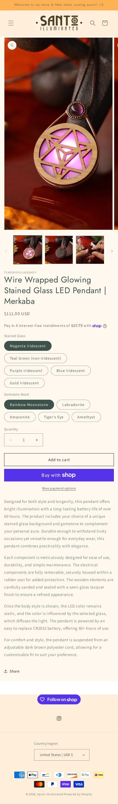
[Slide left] (6, 251)
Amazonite (20, 416)
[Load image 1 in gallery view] (27, 250)
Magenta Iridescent (28, 345)
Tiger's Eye (54, 416)
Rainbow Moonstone (29, 404)
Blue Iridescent (71, 370)
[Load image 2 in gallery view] (59, 250)
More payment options (59, 488)
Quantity (11, 429)
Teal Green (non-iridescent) (35, 358)
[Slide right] (112, 251)
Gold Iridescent (24, 382)
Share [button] (15, 671)
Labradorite (73, 404)
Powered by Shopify (78, 794)
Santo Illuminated (50, 794)
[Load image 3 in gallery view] (90, 250)
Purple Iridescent (26, 370)
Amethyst (86, 416)
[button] (11, 23)
